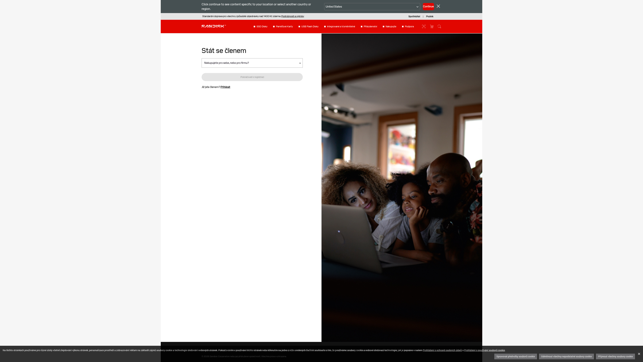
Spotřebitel (414, 16)
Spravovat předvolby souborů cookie (515, 356)
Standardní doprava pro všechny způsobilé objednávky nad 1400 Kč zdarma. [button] (253, 16)
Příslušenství (370, 26)
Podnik (429, 16)
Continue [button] (428, 6)
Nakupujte (391, 26)
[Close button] (438, 6)
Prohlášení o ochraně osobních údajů (442, 350)
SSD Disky (262, 26)
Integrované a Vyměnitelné (341, 26)
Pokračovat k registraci (252, 77)
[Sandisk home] (214, 26)
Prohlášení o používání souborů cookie (484, 350)
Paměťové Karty (284, 26)
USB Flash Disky (309, 26)
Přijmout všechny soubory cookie (615, 356)
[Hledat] (439, 26)
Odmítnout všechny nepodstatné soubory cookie (566, 356)
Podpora (409, 26)
